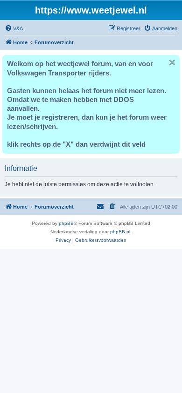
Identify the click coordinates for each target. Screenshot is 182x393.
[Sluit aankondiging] (172, 62)
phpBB (66, 223)
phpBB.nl (120, 231)
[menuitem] (14, 28)
